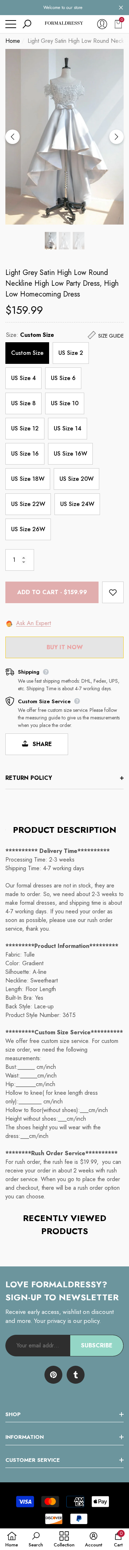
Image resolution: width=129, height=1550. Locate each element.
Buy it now (65, 647)
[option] (64, 137)
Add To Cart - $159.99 (52, 592)
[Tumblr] (76, 1375)
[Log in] (102, 24)
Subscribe (97, 1345)
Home (12, 41)
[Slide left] (12, 137)
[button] (121, 7)
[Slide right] (116, 137)
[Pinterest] (53, 1375)
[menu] (10, 24)
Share (41, 744)
